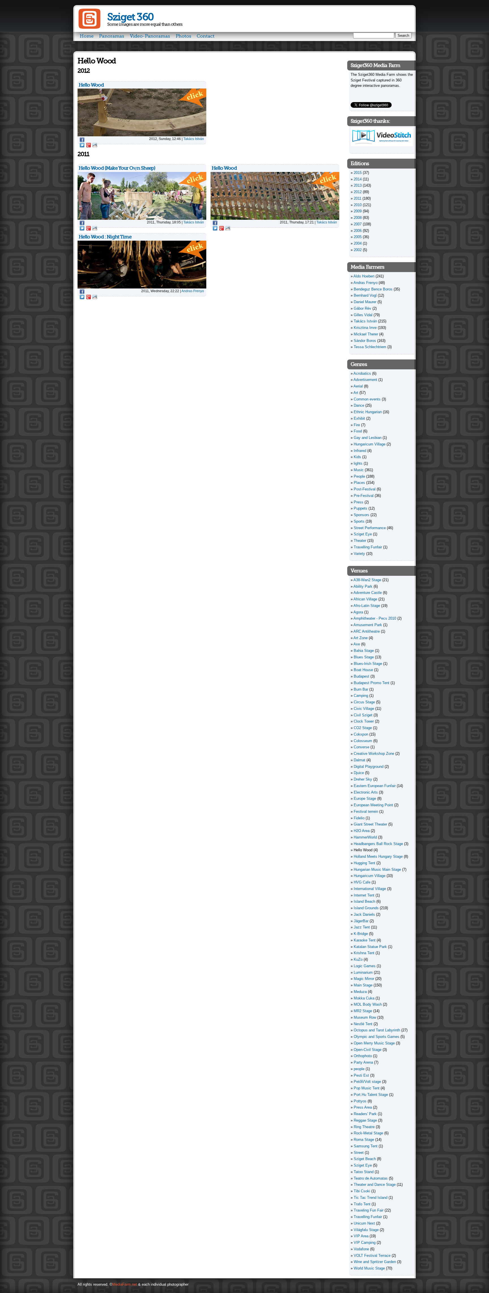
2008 (358, 217)
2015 (358, 173)
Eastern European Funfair (375, 786)
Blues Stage (364, 657)
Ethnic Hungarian (368, 412)
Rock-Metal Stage (368, 1133)
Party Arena (363, 1062)
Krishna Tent (364, 953)
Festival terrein (366, 811)
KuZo (358, 959)
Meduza (360, 992)
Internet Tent (364, 895)
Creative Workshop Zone (374, 753)
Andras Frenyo (192, 291)
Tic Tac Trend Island (370, 1197)
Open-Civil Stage (367, 1050)
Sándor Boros (365, 341)
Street (359, 1152)
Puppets (360, 508)
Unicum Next (364, 1223)
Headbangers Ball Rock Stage (378, 844)
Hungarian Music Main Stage (377, 869)
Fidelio (359, 818)
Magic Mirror (364, 979)
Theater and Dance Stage (375, 1184)
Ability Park (362, 586)
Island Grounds (366, 908)
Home (87, 36)
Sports (359, 521)
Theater (360, 540)
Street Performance (370, 528)
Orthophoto (363, 1056)
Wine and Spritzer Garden (375, 1262)
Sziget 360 (130, 17)
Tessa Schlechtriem (370, 347)
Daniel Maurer (365, 302)
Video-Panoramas (150, 36)
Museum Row (365, 1017)
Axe (356, 644)
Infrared (360, 451)
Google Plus (88, 145)
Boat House (363, 670)
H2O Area (362, 831)
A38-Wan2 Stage (367, 580)
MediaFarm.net (124, 1284)
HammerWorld (365, 837)
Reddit (95, 145)
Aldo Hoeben (363, 276)
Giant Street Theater (370, 824)
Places (359, 482)
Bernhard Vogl (365, 295)
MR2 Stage (363, 1011)
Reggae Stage (365, 1120)
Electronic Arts (366, 792)
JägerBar (361, 921)
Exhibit (359, 418)
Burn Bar (361, 689)
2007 (358, 224)
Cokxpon (361, 734)
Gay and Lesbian (367, 438)
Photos (183, 36)
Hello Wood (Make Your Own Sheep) (117, 168)
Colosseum (363, 741)
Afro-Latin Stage (366, 606)
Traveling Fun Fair (368, 1210)
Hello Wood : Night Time (105, 237)
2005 (358, 237)
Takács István (193, 139)
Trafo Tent (362, 1204)
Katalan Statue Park (370, 947)
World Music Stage (369, 1268)
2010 (358, 205)
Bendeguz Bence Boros (373, 289)
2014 (358, 179)
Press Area (363, 1107)
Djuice (359, 773)
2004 (358, 243)
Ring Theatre (364, 1127)
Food (358, 431)
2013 (358, 185)
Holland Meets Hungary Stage (378, 856)
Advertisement (365, 380)
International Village (370, 889)
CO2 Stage (363, 728)
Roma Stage (364, 1139)
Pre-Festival (364, 496)
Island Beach (364, 901)
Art (355, 393)
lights (358, 463)
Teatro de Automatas (371, 1178)
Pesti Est (361, 1075)
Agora (358, 612)
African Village (365, 599)
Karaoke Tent (365, 940)
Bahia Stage (364, 650)
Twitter (82, 145)
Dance (359, 405)
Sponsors (361, 515)
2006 (358, 231)
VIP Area (361, 1236)
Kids (357, 457)
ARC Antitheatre (366, 631)
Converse (361, 747)
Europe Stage (365, 798)
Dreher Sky (363, 779)
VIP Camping (365, 1242)
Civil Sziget (363, 715)
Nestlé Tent (363, 1024)
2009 (358, 211)
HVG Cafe (362, 882)
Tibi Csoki (362, 1191)
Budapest (361, 676)
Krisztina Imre (365, 328)
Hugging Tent (364, 863)
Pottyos (360, 1101)
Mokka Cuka (364, 998)
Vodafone (361, 1249)
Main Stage (363, 985)
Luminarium (363, 972)
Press (358, 502)
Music (359, 470)
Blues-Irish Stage (368, 663)
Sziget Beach (365, 1159)
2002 (358, 250)
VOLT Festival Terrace (372, 1255)
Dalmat (359, 760)
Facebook (82, 139)
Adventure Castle (367, 593)
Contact (206, 36)
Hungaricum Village (369, 444)
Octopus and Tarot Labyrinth (377, 1030)
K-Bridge (361, 934)
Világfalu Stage (366, 1230)
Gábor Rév (362, 308)
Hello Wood (91, 85)
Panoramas (111, 36)
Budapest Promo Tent (371, 683)
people (359, 1069)
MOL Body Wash (368, 1004)
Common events (367, 399)
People (359, 476)
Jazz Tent (362, 927)
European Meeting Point (373, 805)
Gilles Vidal (363, 315)
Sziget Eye (363, 534)
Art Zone (360, 638)
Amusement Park (367, 625)
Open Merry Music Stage (374, 1043)
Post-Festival (365, 489)
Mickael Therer (366, 334)
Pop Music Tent (366, 1088)
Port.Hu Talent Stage (371, 1094)
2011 (357, 198)
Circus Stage (364, 702)
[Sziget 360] (90, 28)
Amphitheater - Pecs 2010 (374, 618)
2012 (358, 192)
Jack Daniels (364, 914)
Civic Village (364, 708)
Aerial (358, 386)
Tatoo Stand (364, 1172)
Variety (359, 553)
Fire (357, 425)
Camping (361, 695)
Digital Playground (368, 766)
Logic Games (365, 966)
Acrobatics (362, 373)
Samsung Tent (366, 1146)
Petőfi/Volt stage (367, 1081)
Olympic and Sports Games (376, 1037)
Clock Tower (364, 721)
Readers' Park (365, 1114)
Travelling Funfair (368, 547)
